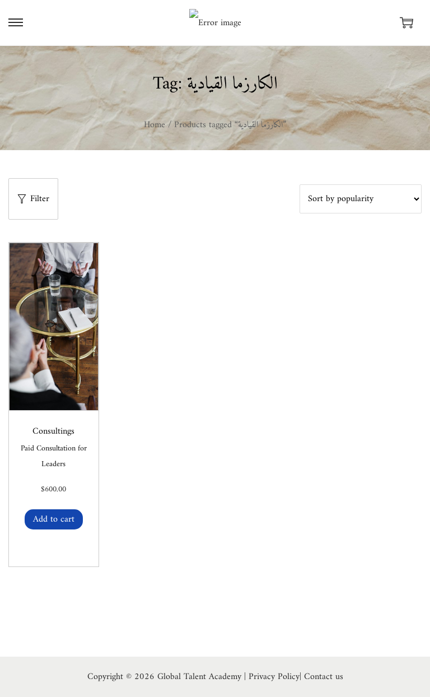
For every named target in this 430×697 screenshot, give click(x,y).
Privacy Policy (274, 677)
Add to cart (53, 519)
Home (154, 125)
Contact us (323, 677)
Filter (39, 199)
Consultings (53, 431)
